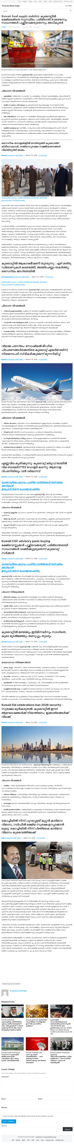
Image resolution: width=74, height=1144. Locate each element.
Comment (5, 1077)
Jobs (45, 1)
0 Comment (37, 27)
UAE (19, 1)
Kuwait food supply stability (11, 984)
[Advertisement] (36, 968)
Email (40, 1099)
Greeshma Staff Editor (14, 27)
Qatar (30, 1)
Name (4, 1099)
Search (4, 1126)
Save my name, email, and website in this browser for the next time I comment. (28, 1116)
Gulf (35, 1)
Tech (50, 1)
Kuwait (25, 1)
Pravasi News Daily (11, 6)
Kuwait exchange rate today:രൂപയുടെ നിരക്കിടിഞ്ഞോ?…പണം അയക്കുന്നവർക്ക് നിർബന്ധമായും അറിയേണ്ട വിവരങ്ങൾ (36, 1057)
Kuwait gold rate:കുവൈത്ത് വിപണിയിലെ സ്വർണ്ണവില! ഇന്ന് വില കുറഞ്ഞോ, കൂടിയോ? (36, 1023)
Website (4, 1107)
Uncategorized (7, 277)
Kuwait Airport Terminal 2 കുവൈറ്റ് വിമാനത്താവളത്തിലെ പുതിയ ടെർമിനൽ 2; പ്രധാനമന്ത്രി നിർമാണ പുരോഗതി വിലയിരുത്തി (61, 1057)
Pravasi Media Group (50, 1137)
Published (38, 1137)
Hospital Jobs (68, 1)
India (40, 1)
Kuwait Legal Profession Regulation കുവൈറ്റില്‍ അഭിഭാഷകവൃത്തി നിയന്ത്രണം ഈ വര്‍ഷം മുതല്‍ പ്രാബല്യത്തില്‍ (10, 1056)
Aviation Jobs (58, 1)
